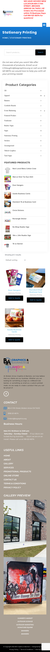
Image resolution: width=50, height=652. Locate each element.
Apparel (24, 95)
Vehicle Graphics (22, 151)
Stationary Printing (22, 136)
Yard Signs (22, 156)
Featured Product (22, 116)
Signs (23, 131)
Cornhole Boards (22, 106)
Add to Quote (14, 298)
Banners (22, 101)
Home (5, 38)
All (22, 90)
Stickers (22, 141)
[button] (44, 25)
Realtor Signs (22, 126)
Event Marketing (24, 110)
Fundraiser (22, 121)
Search (40, 52)
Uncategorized (22, 146)
